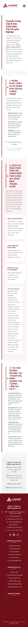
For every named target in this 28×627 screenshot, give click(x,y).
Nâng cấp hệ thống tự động (15, 584)
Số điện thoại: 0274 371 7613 (15, 519)
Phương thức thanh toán (15, 554)
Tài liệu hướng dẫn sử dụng (15, 586)
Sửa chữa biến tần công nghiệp (15, 575)
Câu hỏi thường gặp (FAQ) (14, 560)
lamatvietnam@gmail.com (15, 521)
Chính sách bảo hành (14, 545)
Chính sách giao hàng (14, 548)
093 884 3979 (16, 484)
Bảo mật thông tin (14, 557)
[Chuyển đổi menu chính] (24, 6)
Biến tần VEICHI (15, 572)
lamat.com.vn (15, 524)
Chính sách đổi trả (14, 551)
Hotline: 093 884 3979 (15, 516)
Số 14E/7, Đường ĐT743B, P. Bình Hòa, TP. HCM (14, 470)
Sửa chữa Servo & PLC (15, 578)
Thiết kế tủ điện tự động (15, 581)
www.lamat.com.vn (17, 487)
